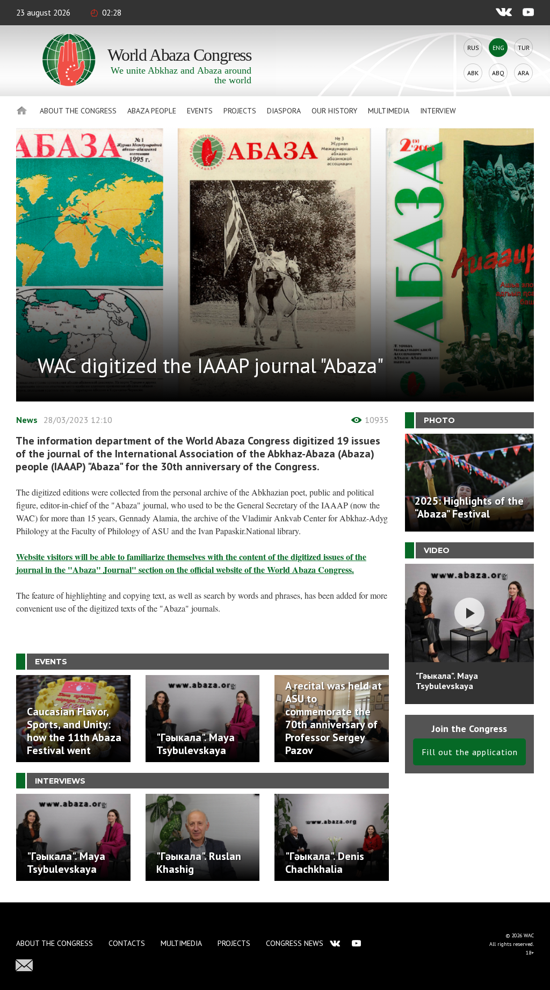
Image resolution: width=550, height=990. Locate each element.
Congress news (294, 943)
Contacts (126, 943)
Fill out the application (470, 752)
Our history (334, 111)
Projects (239, 111)
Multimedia (388, 111)
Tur (524, 48)
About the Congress (78, 111)
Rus (473, 48)
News (27, 419)
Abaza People (151, 111)
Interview (438, 111)
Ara (523, 73)
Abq (498, 73)
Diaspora (284, 111)
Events (200, 111)
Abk (473, 73)
